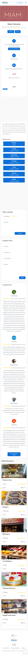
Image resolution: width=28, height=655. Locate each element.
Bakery (23, 487)
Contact (23, 648)
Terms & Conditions (15, 648)
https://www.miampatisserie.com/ (14, 69)
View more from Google (14, 454)
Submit (20, 233)
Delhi (5, 487)
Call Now (11, 31)
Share (17, 31)
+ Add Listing (19, 2)
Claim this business (15, 77)
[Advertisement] (14, 196)
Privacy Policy (6, 648)
